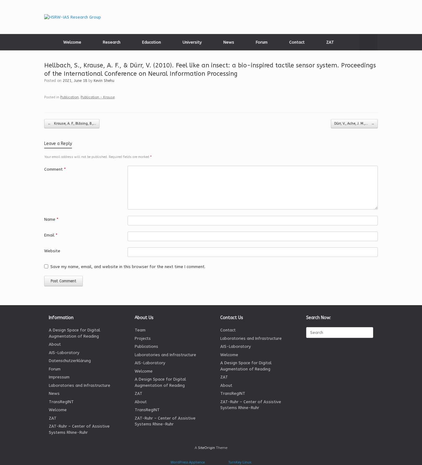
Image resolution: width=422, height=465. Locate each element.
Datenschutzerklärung (70, 360)
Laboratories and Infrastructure (79, 385)
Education (151, 42)
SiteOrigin (206, 448)
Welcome (72, 42)
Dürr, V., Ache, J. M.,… (354, 124)
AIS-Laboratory (64, 352)
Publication (69, 97)
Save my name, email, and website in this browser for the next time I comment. (127, 266)
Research (111, 42)
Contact (297, 42)
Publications (146, 346)
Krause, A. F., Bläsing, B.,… (72, 124)
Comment (55, 169)
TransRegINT (61, 401)
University (192, 42)
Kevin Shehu (104, 81)
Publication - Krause (98, 97)
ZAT (330, 42)
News (228, 42)
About (55, 344)
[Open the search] (369, 42)
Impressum (59, 377)
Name (51, 219)
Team (140, 330)
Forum (262, 42)
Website (52, 251)
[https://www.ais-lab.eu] (72, 17)
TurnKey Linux (239, 462)
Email (50, 235)
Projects (143, 338)
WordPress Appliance (188, 462)
